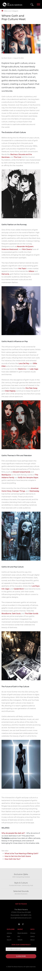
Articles (9, 933)
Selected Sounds (21, 891)
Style (8, 936)
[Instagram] (19, 924)
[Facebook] (23, 924)
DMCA (32, 936)
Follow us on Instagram (11, 11)
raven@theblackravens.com (21, 918)
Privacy (32, 933)
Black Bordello (22, 933)
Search (9, 940)
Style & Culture (21, 883)
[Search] (32, 4)
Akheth (20, 940)
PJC (19, 936)
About (32, 940)
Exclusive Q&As (21, 874)
